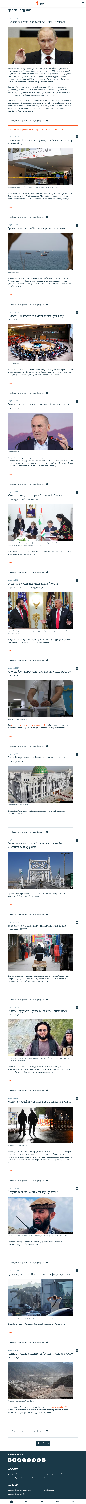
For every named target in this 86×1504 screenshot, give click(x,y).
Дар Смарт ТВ (49, 1490)
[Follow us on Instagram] (24, 1460)
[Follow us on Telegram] (34, 1460)
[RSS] (39, 1460)
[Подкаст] (44, 1460)
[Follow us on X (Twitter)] (29, 1460)
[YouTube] (42, 1501)
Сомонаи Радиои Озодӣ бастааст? (20, 1478)
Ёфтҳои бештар (43, 1443)
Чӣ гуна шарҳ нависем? (53, 1474)
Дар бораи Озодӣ (14, 1474)
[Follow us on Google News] (10, 1460)
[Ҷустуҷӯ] (73, 1501)
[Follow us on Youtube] (19, 1460)
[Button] (18, 121)
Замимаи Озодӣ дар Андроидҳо (19, 1490)
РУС (57, 1501)
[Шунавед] (26, 1501)
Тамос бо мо (48, 1478)
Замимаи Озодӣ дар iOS (16, 1494)
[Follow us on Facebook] (14, 1460)
